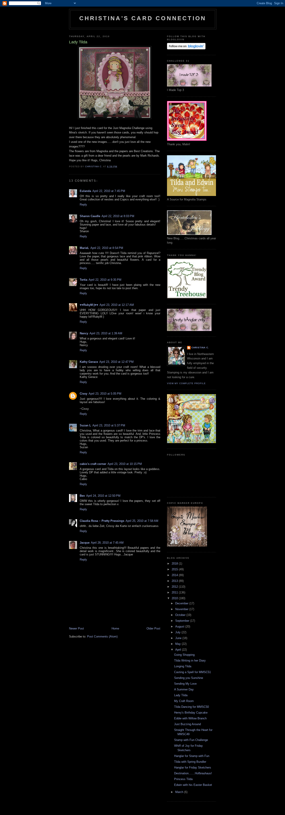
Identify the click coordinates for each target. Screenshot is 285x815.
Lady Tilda (180, 695)
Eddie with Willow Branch (190, 718)
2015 (175, 569)
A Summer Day (184, 689)
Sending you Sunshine (188, 678)
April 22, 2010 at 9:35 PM (105, 279)
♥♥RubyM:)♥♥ (89, 305)
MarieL (84, 248)
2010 (175, 598)
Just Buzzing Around (187, 724)
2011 (175, 592)
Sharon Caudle (90, 216)
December (182, 603)
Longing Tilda (182, 666)
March (179, 792)
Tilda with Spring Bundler (190, 761)
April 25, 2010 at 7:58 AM (142, 520)
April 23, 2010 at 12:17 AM (117, 305)
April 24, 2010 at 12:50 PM (103, 495)
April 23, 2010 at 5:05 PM (105, 393)
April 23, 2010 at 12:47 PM (116, 361)
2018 (175, 563)
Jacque (85, 542)
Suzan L (85, 425)
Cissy (83, 393)
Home (115, 628)
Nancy (84, 333)
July (178, 632)
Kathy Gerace (89, 361)
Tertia (83, 279)
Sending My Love (185, 683)
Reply (83, 204)
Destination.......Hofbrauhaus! (193, 773)
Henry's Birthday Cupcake (191, 712)
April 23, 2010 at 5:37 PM (108, 425)
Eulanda (85, 191)
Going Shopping (184, 654)
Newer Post (76, 628)
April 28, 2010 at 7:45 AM (107, 542)
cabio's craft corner (93, 464)
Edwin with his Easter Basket (193, 785)
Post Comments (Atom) (102, 636)
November (182, 609)
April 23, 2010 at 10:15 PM (125, 464)
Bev (82, 495)
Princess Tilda (183, 779)
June (178, 638)
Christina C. (200, 347)
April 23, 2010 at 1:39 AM (106, 333)
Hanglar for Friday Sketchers (192, 767)
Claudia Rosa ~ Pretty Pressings (102, 520)
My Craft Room (184, 701)
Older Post (153, 628)
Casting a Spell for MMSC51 (192, 672)
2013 (175, 581)
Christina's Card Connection (142, 18)
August (180, 626)
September (182, 620)
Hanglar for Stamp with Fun (191, 756)
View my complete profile (186, 383)
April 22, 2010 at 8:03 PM (118, 216)
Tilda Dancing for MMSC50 (191, 706)
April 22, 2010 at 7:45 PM (108, 191)
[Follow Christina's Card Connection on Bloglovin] (186, 48)
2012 (175, 586)
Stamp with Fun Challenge (191, 740)
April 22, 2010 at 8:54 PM (106, 248)
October (180, 615)
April (178, 649)
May (178, 644)
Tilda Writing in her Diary (190, 660)
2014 (175, 575)
